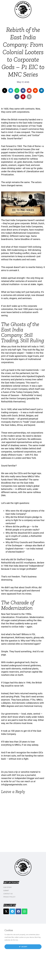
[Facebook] (18, 911)
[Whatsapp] (24, 911)
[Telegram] (12, 911)
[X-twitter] (6, 911)
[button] (4, 90)
